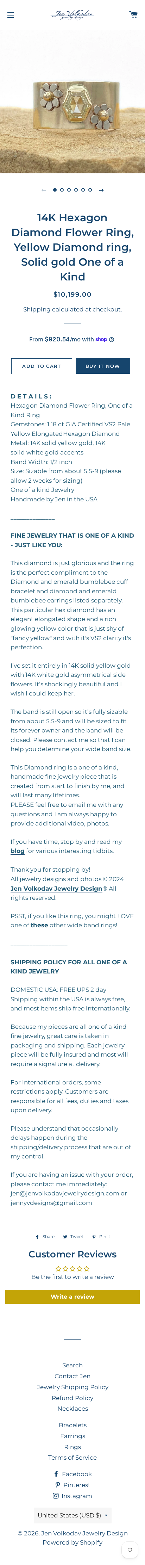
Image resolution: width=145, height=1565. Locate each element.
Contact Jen (72, 1376)
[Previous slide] (43, 190)
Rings (72, 1446)
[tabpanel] (72, 100)
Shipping (37, 309)
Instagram (76, 1495)
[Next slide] (101, 190)
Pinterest (76, 1485)
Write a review (72, 1296)
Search (72, 1365)
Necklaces (72, 1408)
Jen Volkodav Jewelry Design (84, 1533)
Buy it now (103, 366)
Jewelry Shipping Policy (72, 1387)
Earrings (72, 1436)
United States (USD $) (69, 1515)
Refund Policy (72, 1398)
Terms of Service (72, 1457)
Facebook (76, 1474)
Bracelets (73, 1425)
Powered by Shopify (72, 1542)
